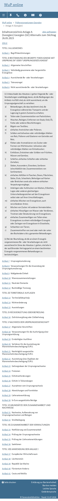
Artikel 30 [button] (6, 400)
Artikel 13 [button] (6, 297)
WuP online (13, 4)
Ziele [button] (4, 43)
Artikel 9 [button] (6, 273)
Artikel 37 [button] (6, 453)
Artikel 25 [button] (6, 375)
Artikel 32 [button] (6, 419)
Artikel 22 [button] (6, 358)
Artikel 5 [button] (6, 82)
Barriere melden (49, 485)
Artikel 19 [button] (6, 339)
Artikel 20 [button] (6, 343)
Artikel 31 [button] (6, 412)
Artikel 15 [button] (6, 307)
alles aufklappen (49, 31)
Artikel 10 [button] (6, 278)
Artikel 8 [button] (6, 265)
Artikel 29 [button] (6, 395)
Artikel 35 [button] (6, 439)
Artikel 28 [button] (6, 390)
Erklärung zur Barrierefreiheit (43, 482)
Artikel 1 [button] (6, 52)
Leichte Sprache (49, 488)
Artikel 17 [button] (6, 326)
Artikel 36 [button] (6, 444)
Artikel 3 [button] (6, 69)
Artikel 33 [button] (6, 429)
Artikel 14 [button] (6, 302)
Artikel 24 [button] (6, 370)
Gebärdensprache (48, 491)
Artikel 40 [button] (6, 468)
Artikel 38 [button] (6, 458)
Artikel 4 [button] (6, 77)
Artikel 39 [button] (6, 463)
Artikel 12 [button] (6, 287)
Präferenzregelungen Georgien (28, 22)
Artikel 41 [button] (6, 473)
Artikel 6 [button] (6, 87)
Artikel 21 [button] (6, 351)
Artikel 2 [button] (6, 65)
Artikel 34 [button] (6, 434)
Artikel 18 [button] (6, 331)
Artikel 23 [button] (6, 365)
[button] (3, 15)
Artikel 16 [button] (6, 317)
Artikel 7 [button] (6, 260)
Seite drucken (10, 482)
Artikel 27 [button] (6, 385)
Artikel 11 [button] (6, 282)
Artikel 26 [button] (6, 380)
